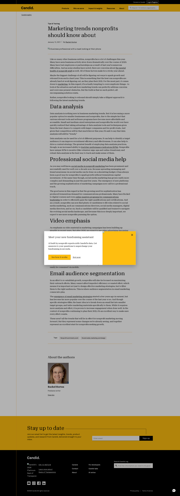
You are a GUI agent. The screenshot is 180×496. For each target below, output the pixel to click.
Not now (77, 257)
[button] (174, 490)
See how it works (59, 257)
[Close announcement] (132, 235)
